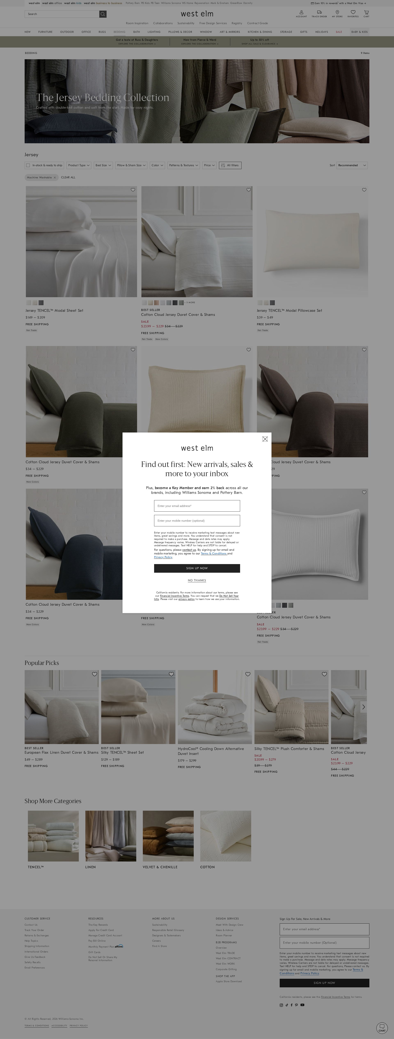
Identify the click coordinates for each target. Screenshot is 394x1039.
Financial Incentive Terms (174, 595)
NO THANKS (197, 580)
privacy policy (187, 599)
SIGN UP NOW (197, 568)
